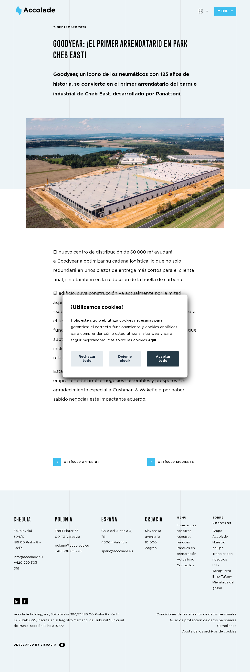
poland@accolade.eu (72, 545)
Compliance (226, 626)
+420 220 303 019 (25, 565)
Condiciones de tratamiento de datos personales (196, 614)
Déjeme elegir (125, 359)
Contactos (185, 565)
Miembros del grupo (223, 585)
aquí (152, 340)
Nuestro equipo (218, 545)
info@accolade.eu (28, 557)
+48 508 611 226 (68, 551)
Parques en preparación (186, 551)
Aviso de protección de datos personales (202, 620)
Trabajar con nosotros (222, 556)
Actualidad (185, 559)
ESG (215, 565)
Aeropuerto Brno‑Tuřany (222, 574)
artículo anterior (82, 462)
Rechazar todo (87, 359)
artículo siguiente (176, 462)
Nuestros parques (184, 539)
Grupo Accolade (220, 533)
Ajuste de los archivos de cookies (209, 631)
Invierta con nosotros (186, 528)
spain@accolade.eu (117, 551)
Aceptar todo (163, 359)
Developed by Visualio (35, 644)
